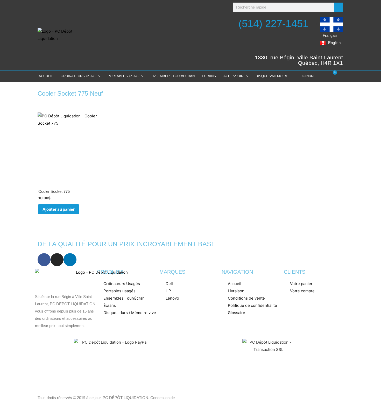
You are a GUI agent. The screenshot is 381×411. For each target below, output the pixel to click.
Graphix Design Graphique (60, 405)
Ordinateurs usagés (80, 76)
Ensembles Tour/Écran (173, 76)
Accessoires (235, 76)
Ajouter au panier (59, 209)
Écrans (209, 76)
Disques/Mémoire (272, 76)
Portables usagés (125, 76)
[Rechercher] (338, 7)
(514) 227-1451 (273, 23)
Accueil (46, 76)
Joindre (308, 76)
